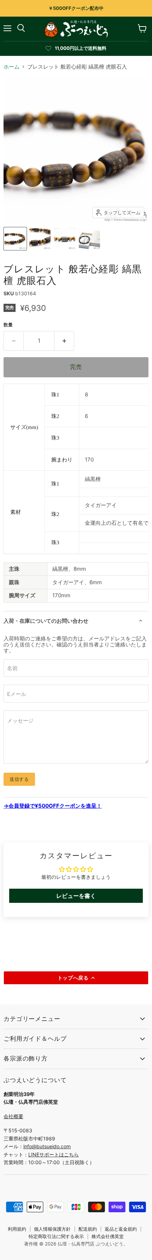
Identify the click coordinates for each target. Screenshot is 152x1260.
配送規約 (87, 1229)
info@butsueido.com (47, 1146)
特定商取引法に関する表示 (56, 1236)
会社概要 (13, 1116)
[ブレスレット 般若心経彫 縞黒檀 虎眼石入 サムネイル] (15, 238)
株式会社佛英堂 (108, 1236)
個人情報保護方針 (52, 1229)
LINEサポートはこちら (53, 1154)
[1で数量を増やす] (64, 341)
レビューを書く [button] (76, 895)
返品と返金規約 (121, 1229)
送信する (19, 779)
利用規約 (17, 1229)
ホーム (11, 67)
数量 (8, 324)
